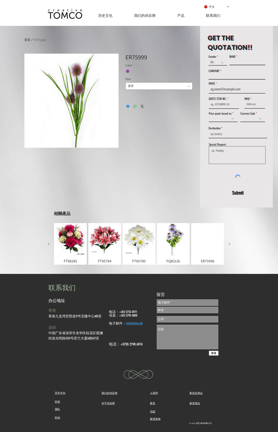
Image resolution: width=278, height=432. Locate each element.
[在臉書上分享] (128, 106)
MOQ (247, 98)
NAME (232, 56)
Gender (212, 56)
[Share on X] (142, 106)
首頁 (27, 40)
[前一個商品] (48, 244)
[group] (139, 244)
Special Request (217, 144)
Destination (215, 128)
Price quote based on (220, 113)
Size (128, 78)
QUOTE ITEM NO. (217, 98)
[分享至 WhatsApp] (135, 106)
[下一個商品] (229, 244)
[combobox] (159, 86)
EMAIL (212, 83)
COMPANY (214, 71)
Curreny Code (247, 113)
